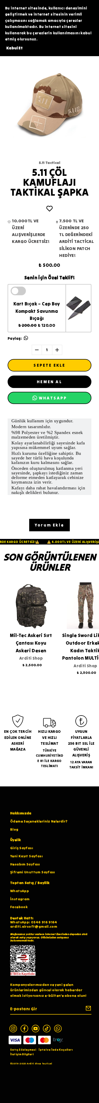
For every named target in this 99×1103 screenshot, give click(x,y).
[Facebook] (24, 1028)
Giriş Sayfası (21, 848)
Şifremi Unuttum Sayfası (32, 872)
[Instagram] (13, 1028)
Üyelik (15, 840)
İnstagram (19, 899)
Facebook (19, 907)
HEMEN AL (49, 381)
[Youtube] (35, 1028)
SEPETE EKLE (49, 365)
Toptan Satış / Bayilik (30, 883)
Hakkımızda (20, 813)
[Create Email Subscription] (87, 1009)
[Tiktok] (47, 1028)
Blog (14, 829)
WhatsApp (19, 891)
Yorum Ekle (49, 524)
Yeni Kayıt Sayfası (26, 856)
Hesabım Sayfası (25, 864)
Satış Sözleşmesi (23, 1049)
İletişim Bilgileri (22, 1054)
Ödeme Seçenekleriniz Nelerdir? (39, 821)
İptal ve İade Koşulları (56, 1049)
